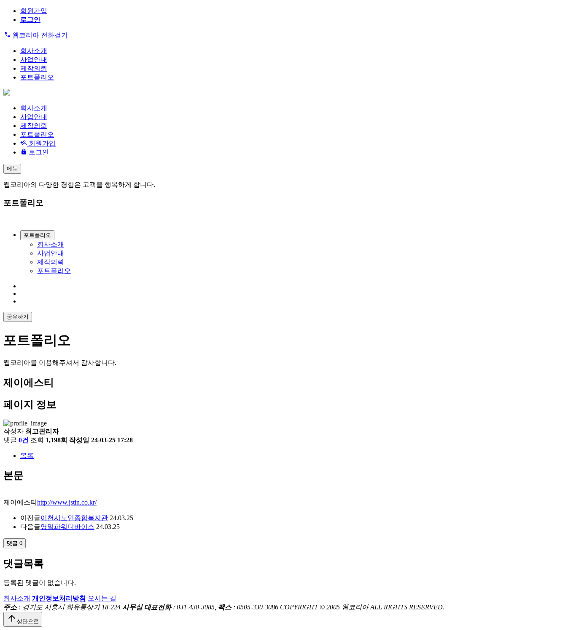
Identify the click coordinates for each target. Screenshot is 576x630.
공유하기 (18, 317)
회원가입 (33, 10)
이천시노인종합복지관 (74, 517)
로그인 (38, 152)
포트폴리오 (37, 77)
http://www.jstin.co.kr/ (67, 502)
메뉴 (12, 168)
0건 (24, 440)
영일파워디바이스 (67, 526)
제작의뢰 (33, 68)
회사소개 (33, 50)
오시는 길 (102, 598)
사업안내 (33, 59)
